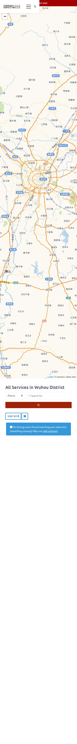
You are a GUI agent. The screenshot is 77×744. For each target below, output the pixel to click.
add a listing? (50, 431)
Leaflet (50, 376)
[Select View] (24, 416)
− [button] (5, 16)
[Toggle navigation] (28, 6)
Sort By (13, 416)
